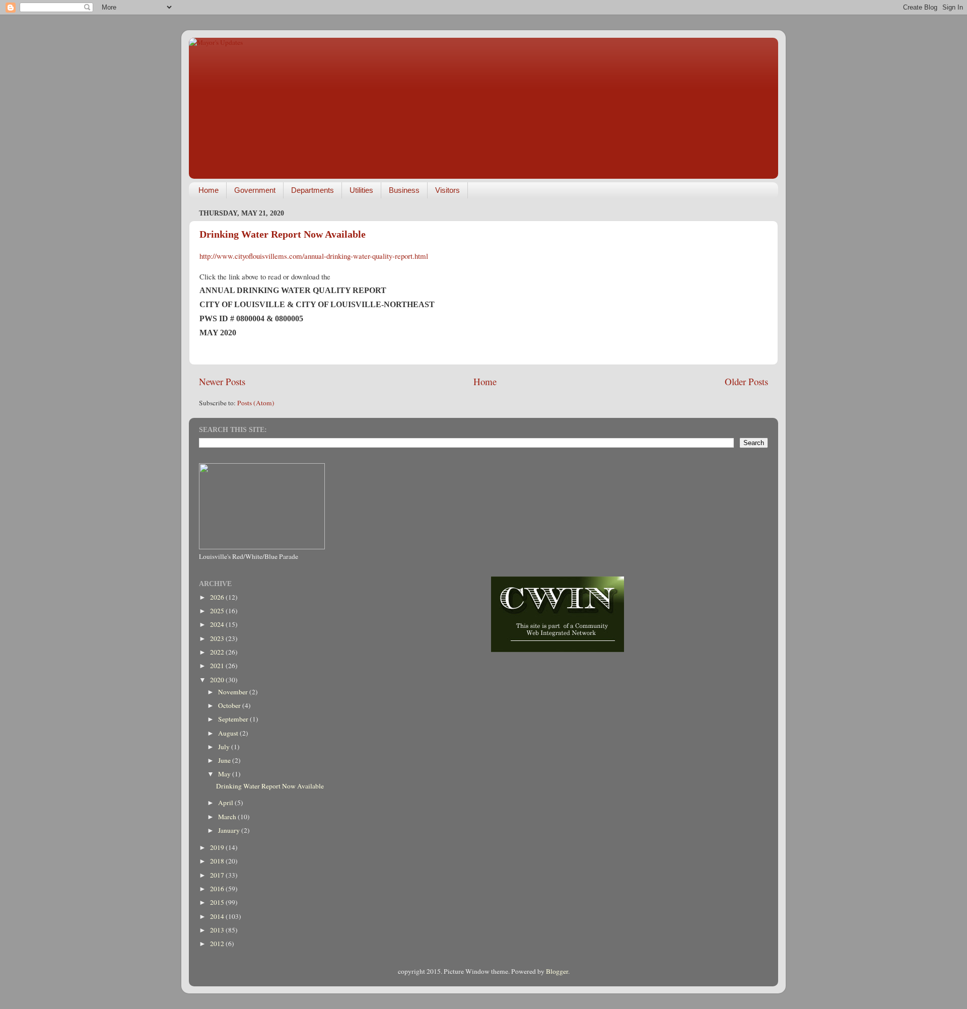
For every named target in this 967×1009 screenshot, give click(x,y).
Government (254, 190)
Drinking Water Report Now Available (282, 234)
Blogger (557, 971)
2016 (218, 888)
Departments (312, 190)
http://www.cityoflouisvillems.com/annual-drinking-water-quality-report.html (313, 256)
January (229, 830)
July (224, 746)
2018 (218, 861)
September (234, 719)
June (225, 760)
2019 (218, 847)
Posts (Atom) (255, 402)
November (233, 691)
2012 (218, 943)
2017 (218, 875)
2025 (218, 610)
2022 (218, 652)
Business (404, 190)
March (228, 816)
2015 (218, 902)
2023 (218, 638)
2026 (218, 597)
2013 (218, 929)
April (226, 802)
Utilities (361, 190)
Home (208, 190)
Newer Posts (222, 381)
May (225, 773)
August (229, 733)
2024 (218, 624)
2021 (218, 665)
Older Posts (746, 381)
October (230, 705)
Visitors (447, 190)
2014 (218, 916)
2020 (218, 679)
